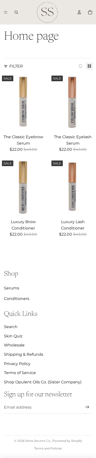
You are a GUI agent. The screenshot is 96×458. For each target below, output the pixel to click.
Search (10, 326)
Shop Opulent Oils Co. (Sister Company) (42, 382)
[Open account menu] (79, 12)
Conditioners (16, 298)
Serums (11, 288)
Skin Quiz (13, 336)
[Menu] (5, 12)
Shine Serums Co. (38, 441)
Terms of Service (20, 372)
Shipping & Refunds (23, 354)
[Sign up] (87, 407)
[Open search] (16, 12)
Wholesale (14, 345)
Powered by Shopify (67, 441)
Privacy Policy (17, 363)
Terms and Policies (48, 448)
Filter (16, 66)
